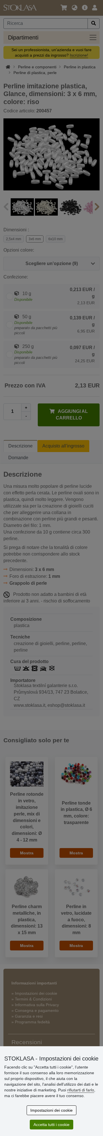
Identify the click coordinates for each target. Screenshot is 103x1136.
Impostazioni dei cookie (51, 1110)
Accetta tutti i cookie (51, 1124)
